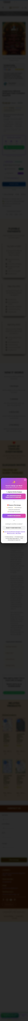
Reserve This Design (14, 516)
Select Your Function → (14, 528)
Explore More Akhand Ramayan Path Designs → (14, 496)
